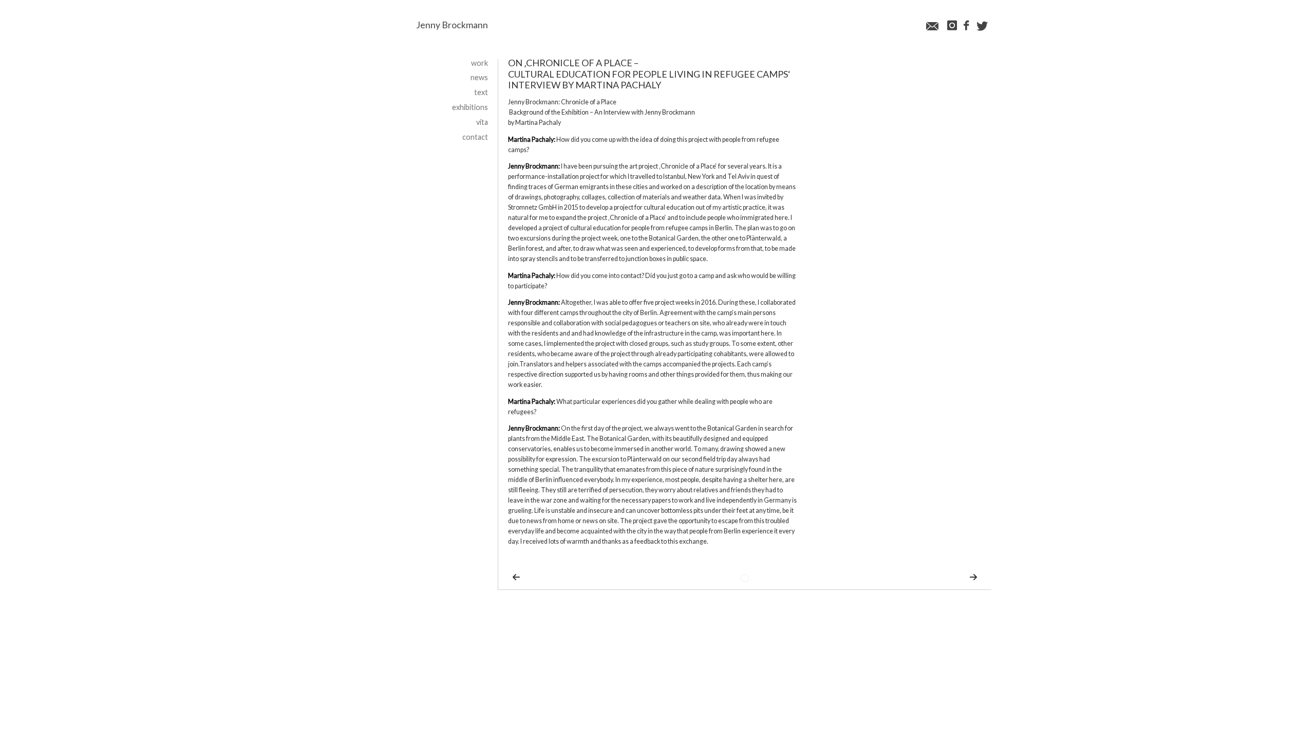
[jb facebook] (965, 26)
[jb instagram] (951, 26)
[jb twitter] (982, 26)
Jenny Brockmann (452, 25)
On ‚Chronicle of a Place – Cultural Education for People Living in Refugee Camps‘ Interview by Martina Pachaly (649, 73)
